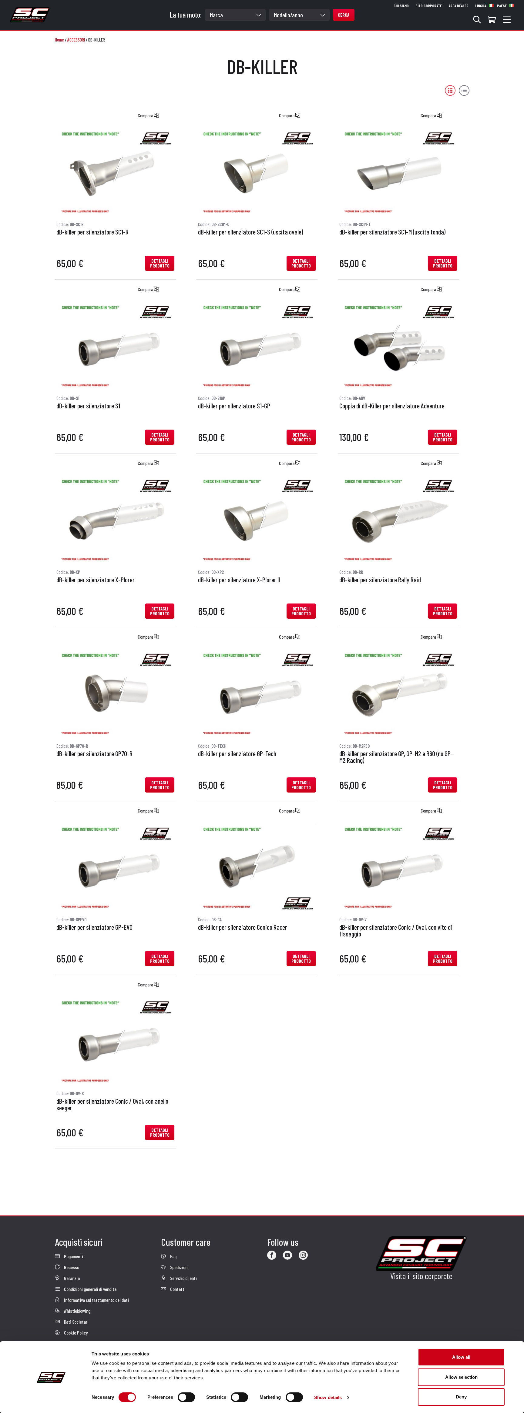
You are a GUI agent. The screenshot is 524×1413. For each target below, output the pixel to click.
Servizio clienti (183, 1278)
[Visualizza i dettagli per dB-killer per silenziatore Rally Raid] (398, 518)
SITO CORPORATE (428, 5)
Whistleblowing (76, 1311)
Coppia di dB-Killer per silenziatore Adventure (392, 406)
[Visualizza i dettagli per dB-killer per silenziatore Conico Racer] (257, 866)
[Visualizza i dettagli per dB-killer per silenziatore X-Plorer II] (257, 518)
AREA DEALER (458, 5)
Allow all (461, 1357)
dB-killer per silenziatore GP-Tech (237, 753)
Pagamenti (73, 1256)
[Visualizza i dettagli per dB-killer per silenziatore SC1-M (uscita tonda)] (398, 171)
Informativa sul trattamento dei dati (96, 1300)
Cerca (343, 15)
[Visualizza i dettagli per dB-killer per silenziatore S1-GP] (257, 344)
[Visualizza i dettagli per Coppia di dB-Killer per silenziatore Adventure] (398, 344)
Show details (328, 1397)
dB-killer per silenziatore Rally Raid (380, 579)
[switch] (186, 1397)
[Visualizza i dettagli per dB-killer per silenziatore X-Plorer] (115, 518)
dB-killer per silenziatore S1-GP (234, 406)
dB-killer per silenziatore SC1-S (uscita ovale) (250, 232)
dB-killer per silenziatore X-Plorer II (239, 579)
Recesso (71, 1267)
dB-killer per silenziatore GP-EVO (94, 927)
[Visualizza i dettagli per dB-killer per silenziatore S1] (115, 344)
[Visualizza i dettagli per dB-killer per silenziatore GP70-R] (115, 692)
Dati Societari (76, 1322)
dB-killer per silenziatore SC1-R (92, 232)
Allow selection (461, 1377)
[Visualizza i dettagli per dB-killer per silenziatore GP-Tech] (257, 692)
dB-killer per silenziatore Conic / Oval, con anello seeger (112, 1105)
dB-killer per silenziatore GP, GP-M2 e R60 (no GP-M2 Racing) (396, 757)
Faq (172, 1256)
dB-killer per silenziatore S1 (88, 406)
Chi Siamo (401, 5)
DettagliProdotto (160, 263)
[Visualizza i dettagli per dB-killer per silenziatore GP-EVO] (115, 866)
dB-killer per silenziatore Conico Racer (242, 927)
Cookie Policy (75, 1332)
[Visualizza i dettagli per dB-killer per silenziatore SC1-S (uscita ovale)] (257, 171)
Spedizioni (179, 1267)
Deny (461, 1396)
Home (59, 39)
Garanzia (71, 1278)
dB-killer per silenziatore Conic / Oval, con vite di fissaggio (395, 931)
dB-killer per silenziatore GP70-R (94, 753)
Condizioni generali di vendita (89, 1289)
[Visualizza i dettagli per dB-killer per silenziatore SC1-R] (115, 171)
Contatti (177, 1289)
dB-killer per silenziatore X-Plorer (95, 579)
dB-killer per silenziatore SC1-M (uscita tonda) (392, 232)
